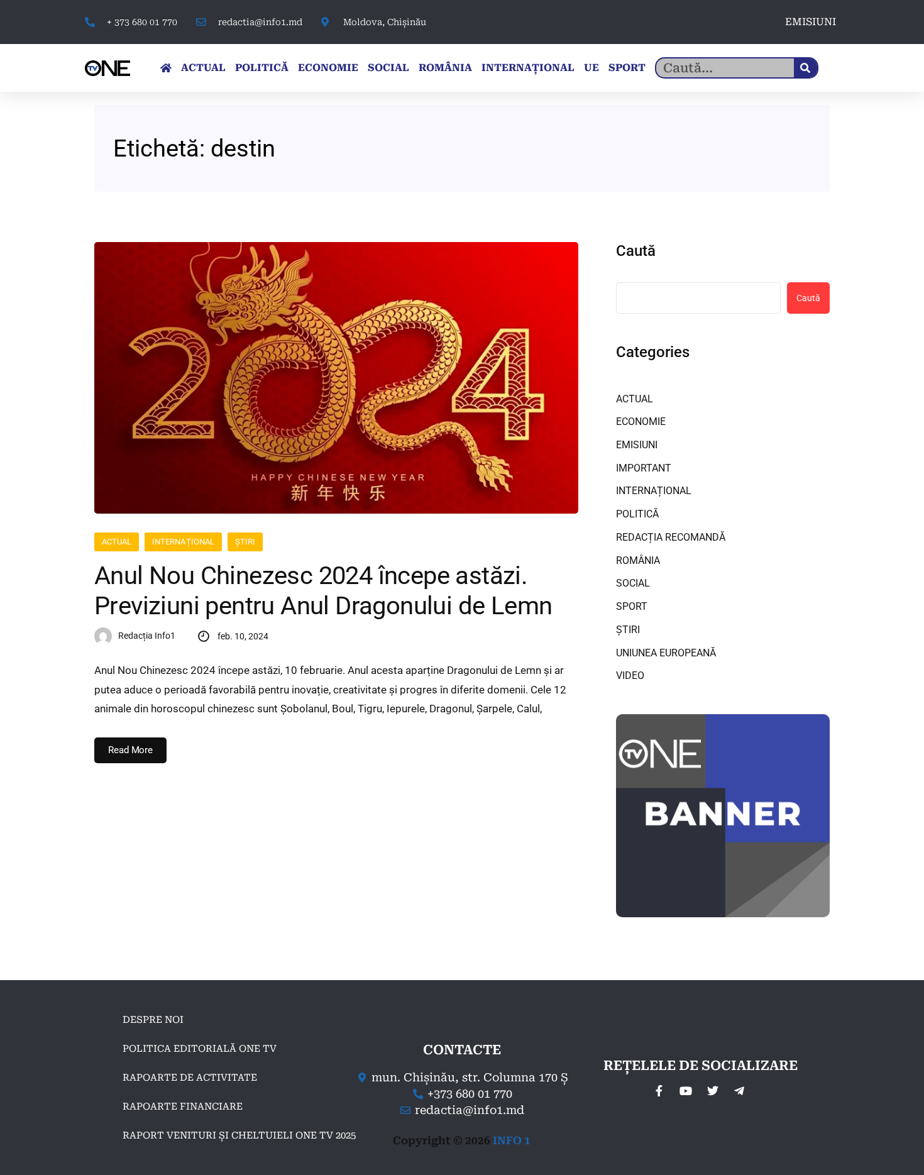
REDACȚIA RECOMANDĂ (670, 537)
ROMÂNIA (445, 68)
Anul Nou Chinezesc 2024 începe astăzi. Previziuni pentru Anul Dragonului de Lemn (323, 591)
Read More (130, 750)
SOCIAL (388, 68)
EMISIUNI (810, 22)
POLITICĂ (262, 68)
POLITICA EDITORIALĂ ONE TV (200, 1048)
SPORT (627, 68)
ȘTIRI (245, 541)
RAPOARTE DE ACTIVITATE (190, 1077)
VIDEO (630, 675)
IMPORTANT (643, 468)
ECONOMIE (328, 68)
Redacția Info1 (146, 636)
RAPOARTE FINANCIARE (183, 1106)
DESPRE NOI (153, 1019)
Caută (636, 251)
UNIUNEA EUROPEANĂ (666, 653)
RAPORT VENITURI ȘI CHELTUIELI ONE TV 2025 (239, 1135)
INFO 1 (512, 1140)
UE (591, 68)
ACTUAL (203, 68)
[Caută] (805, 67)
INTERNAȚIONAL (528, 68)
